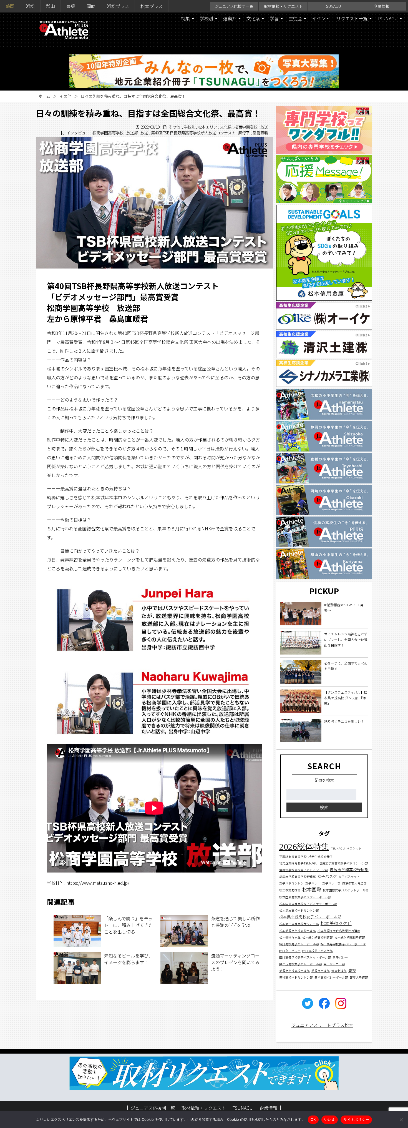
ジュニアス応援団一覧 (234, 6)
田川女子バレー (290, 951)
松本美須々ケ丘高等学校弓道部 (339, 931)
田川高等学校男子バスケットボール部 (305, 957)
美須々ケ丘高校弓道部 (294, 971)
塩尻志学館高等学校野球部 (297, 877)
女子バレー (313, 883)
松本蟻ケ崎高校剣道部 (317, 937)
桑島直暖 (260, 133)
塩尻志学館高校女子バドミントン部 (343, 863)
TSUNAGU (332, 6)
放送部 (132, 133)
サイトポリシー (356, 1119)
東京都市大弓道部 (354, 883)
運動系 (229, 18)
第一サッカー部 (334, 964)
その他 (65, 96)
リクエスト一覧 (351, 18)
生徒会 (295, 18)
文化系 (253, 18)
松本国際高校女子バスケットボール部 (305, 897)
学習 (274, 18)
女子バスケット (349, 877)
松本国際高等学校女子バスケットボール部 (308, 904)
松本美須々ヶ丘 (290, 937)
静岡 (10, 6)
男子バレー (340, 957)
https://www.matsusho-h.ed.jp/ (97, 882)
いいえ (329, 1119)
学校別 (206, 18)
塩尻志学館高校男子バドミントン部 (303, 870)
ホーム (44, 96)
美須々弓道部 (320, 971)
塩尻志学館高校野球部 (349, 870)
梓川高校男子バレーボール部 (299, 944)
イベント (321, 18)
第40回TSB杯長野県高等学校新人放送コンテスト (193, 133)
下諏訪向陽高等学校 (293, 857)
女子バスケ (327, 876)
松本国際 (311, 889)
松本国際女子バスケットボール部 (346, 890)
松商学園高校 (246, 127)
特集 (185, 18)
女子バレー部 (331, 883)
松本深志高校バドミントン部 (299, 911)
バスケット (354, 849)
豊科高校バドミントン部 (296, 977)
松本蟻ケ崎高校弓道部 (349, 937)
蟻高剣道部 (339, 971)
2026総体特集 (304, 846)
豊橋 (70, 6)
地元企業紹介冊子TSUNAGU (298, 863)
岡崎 (91, 6)
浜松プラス (118, 6)
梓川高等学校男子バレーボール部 (343, 944)
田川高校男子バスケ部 (317, 951)
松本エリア (207, 127)
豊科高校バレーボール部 (331, 977)
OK (313, 1119)
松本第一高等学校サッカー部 (299, 924)
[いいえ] (401, 1119)
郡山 (50, 6)
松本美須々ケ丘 (336, 923)
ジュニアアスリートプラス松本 (322, 1025)
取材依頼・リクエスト (283, 6)
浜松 (30, 6)
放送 (264, 127)
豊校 (352, 970)
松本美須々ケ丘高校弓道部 (297, 931)
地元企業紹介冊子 (320, 857)
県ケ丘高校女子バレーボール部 (300, 964)
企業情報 (381, 6)
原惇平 (244, 133)
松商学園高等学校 (108, 133)
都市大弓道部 (359, 977)
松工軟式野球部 (290, 890)
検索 (324, 807)
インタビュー (78, 133)
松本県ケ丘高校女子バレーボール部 (310, 917)
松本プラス (151, 6)
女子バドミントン (291, 883)
